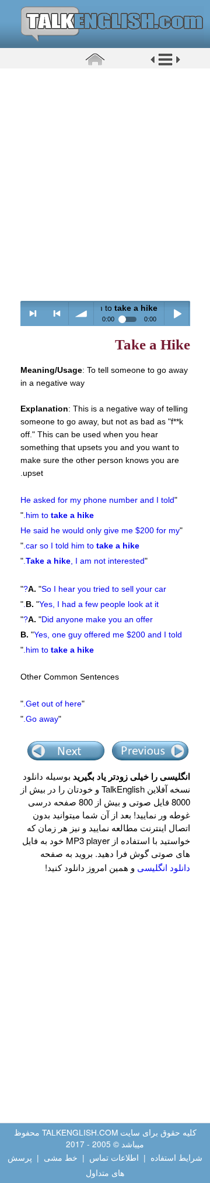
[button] (165, 64)
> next (33, 313)
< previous (57, 313)
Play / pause (177, 313)
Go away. (40, 718)
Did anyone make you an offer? (88, 619)
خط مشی (61, 1157)
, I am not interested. (84, 560)
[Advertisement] (105, 184)
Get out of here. (52, 703)
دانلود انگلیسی (163, 867)
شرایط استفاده (176, 1157)
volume (81, 313)
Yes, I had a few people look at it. (91, 604)
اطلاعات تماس (114, 1157)
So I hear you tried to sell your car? (94, 589)
